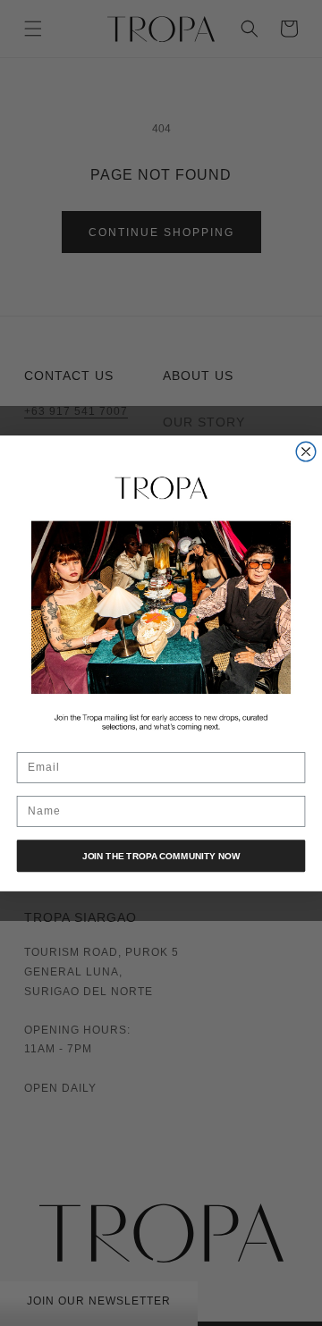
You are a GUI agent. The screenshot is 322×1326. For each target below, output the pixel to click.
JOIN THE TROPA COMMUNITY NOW (161, 855)
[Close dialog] (306, 451)
